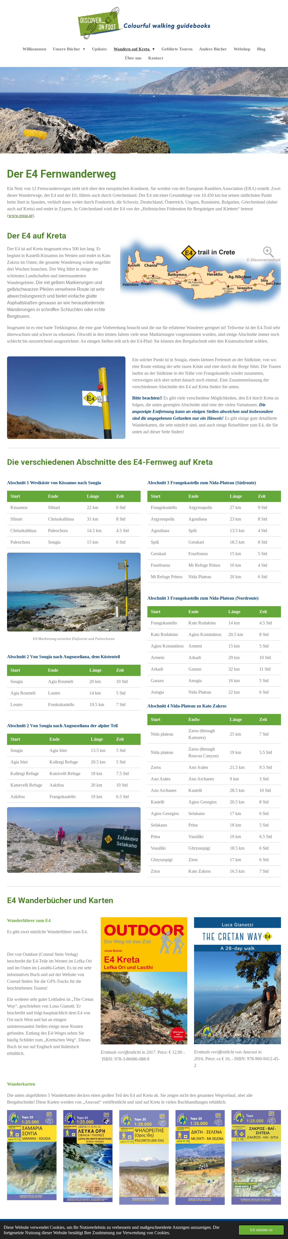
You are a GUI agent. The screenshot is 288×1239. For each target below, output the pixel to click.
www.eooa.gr (20, 215)
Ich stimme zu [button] (261, 1229)
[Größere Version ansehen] (200, 274)
